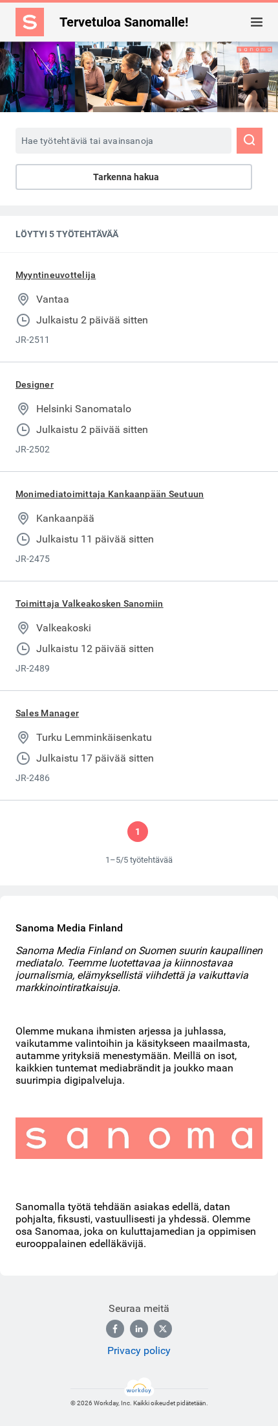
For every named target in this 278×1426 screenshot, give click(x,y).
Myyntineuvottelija (56, 275)
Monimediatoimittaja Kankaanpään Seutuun (110, 494)
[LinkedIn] (139, 1329)
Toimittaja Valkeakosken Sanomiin (90, 603)
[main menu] (256, 22)
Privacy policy (139, 1350)
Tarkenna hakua (126, 177)
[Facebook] (115, 1329)
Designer (35, 384)
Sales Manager (47, 713)
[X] (163, 1329)
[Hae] (249, 141)
